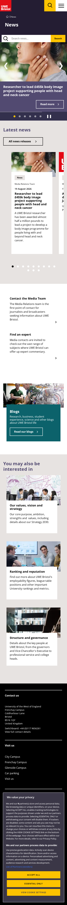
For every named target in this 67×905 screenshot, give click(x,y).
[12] (39, 270)
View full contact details (18, 731)
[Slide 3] (25, 116)
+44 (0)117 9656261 (30, 728)
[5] (33, 266)
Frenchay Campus (16, 762)
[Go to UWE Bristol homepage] (7, 16)
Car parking (12, 773)
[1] (13, 266)
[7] (44, 266)
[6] (39, 266)
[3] (23, 266)
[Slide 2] (20, 116)
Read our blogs (23, 431)
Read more (47, 104)
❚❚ (49, 116)
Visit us (9, 779)
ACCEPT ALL (33, 874)
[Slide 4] (30, 116)
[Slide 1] (14, 116)
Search (58, 38)
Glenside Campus (15, 768)
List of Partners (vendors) (19, 866)
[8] (49, 266)
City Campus (12, 756)
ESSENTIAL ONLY (33, 883)
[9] (54, 266)
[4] (28, 266)
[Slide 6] (40, 116)
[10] (28, 270)
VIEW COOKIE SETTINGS (33, 892)
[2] (18, 266)
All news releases (20, 141)
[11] (33, 270)
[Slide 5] (35, 116)
